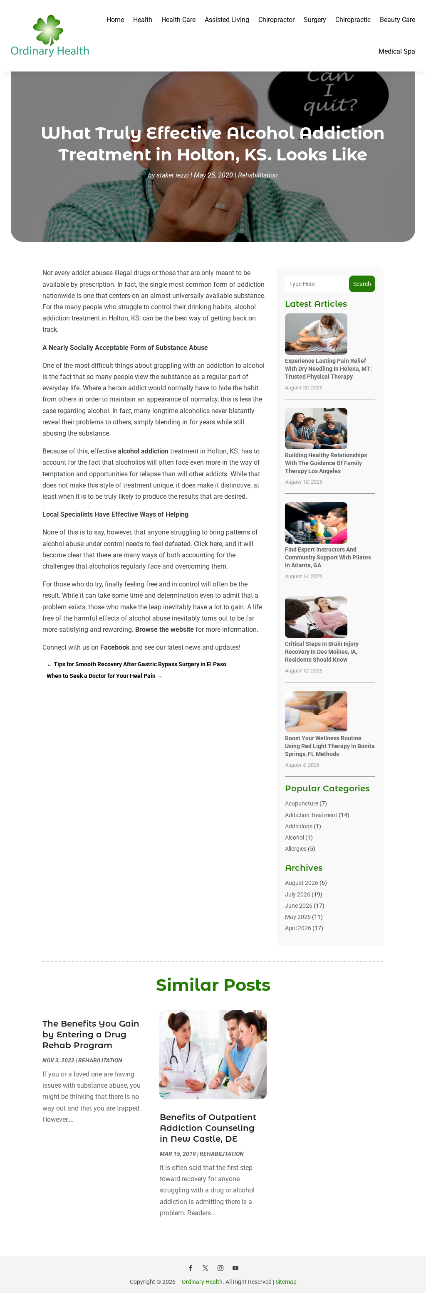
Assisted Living (227, 20)
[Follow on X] (205, 1268)
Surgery (315, 20)
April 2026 (298, 928)
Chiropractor (276, 20)
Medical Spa (397, 51)
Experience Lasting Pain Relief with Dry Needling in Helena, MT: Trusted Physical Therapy (328, 368)
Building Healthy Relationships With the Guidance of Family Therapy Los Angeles (326, 463)
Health (142, 20)
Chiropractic (353, 20)
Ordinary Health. (203, 1281)
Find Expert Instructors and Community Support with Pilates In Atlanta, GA (328, 557)
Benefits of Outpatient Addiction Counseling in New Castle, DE (208, 1128)
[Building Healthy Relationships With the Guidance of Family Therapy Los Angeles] (316, 429)
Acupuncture (301, 803)
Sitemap (286, 1281)
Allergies (296, 848)
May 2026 (298, 917)
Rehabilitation (258, 175)
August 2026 (301, 882)
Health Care (178, 20)
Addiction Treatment (311, 815)
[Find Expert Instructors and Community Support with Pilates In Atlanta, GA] (316, 523)
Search (362, 284)
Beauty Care (397, 20)
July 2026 (297, 894)
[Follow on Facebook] (190, 1268)
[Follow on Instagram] (220, 1268)
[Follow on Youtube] (235, 1268)
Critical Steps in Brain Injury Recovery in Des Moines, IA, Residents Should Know (322, 651)
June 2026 (298, 905)
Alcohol (294, 837)
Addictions (298, 826)
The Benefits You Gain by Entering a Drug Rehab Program (90, 1034)
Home (115, 20)
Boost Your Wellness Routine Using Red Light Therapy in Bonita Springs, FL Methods (330, 746)
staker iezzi (172, 175)
